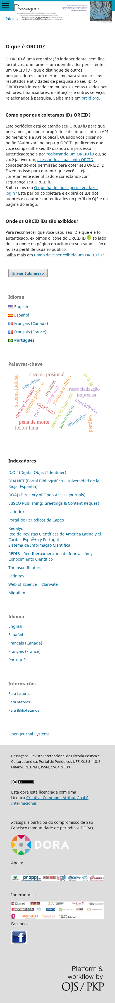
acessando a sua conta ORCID (65, 159)
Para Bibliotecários (23, 710)
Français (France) (30, 331)
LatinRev (16, 576)
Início (10, 18)
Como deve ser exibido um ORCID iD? (69, 255)
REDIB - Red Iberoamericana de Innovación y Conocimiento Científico (50, 556)
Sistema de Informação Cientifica (39, 545)
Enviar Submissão (28, 273)
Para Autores (19, 701)
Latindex (16, 511)
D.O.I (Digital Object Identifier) (37, 472)
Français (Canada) (31, 323)
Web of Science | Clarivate (33, 584)
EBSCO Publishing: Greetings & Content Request (53, 503)
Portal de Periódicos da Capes (36, 520)
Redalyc (15, 528)
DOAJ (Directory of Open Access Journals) (46, 494)
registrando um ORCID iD (70, 154)
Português (18, 659)
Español (21, 315)
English (21, 306)
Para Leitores (19, 693)
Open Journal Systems (29, 734)
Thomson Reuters (24, 567)
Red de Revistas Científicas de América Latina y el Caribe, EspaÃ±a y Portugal (54, 536)
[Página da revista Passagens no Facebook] (19, 942)
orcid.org (90, 98)
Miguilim (16, 592)
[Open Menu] (5, 5)
